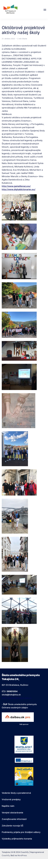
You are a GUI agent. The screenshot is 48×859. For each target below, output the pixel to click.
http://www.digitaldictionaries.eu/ (18, 189)
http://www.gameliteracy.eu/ (16, 186)
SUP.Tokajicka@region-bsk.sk (17, 698)
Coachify (6, 855)
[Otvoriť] (44, 9)
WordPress (22, 855)
